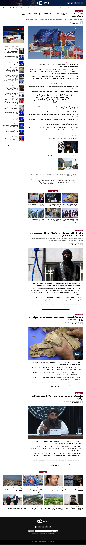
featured (75, 175)
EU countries (37, 173)
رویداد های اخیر (67, 7)
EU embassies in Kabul (39, 174)
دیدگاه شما (27, 7)
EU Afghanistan (46, 173)
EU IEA (31, 174)
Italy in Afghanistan (67, 175)
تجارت (35, 7)
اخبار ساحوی (44, 7)
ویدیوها (53, 7)
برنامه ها (39, 7)
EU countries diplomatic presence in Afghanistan (65, 174)
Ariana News (74, 23)
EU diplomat (49, 174)
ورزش (31, 7)
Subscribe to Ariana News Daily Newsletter (43, 534)
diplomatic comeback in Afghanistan (60, 173)
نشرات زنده (21, 7)
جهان (49, 7)
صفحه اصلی (73, 7)
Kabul (13, 3)
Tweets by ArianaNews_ (13, 146)
